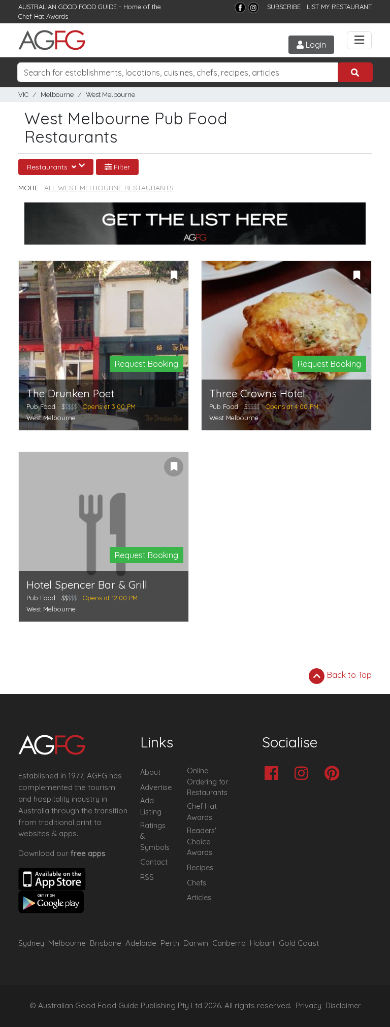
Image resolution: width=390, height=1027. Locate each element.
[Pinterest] (334, 774)
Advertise (156, 787)
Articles (199, 897)
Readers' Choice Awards (201, 841)
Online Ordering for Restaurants (207, 781)
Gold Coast (299, 943)
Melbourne (57, 94)
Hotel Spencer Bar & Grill (86, 585)
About (150, 772)
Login (315, 45)
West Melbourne (110, 94)
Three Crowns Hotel (257, 393)
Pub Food (40, 406)
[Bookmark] (173, 275)
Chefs (196, 882)
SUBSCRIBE (284, 7)
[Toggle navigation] (359, 40)
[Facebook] (240, 7)
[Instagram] (253, 7)
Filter (121, 167)
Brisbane (105, 943)
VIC (23, 94)
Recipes (200, 867)
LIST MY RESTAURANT (339, 7)
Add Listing (150, 806)
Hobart (262, 943)
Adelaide (140, 943)
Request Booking (146, 364)
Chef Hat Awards (43, 16)
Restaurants (48, 167)
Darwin (195, 943)
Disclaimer (343, 1005)
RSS (147, 877)
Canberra (229, 943)
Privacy (308, 1005)
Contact (154, 862)
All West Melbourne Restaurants (109, 187)
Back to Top (348, 675)
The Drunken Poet (70, 393)
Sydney (31, 943)
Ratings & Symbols (155, 836)
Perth (169, 943)
